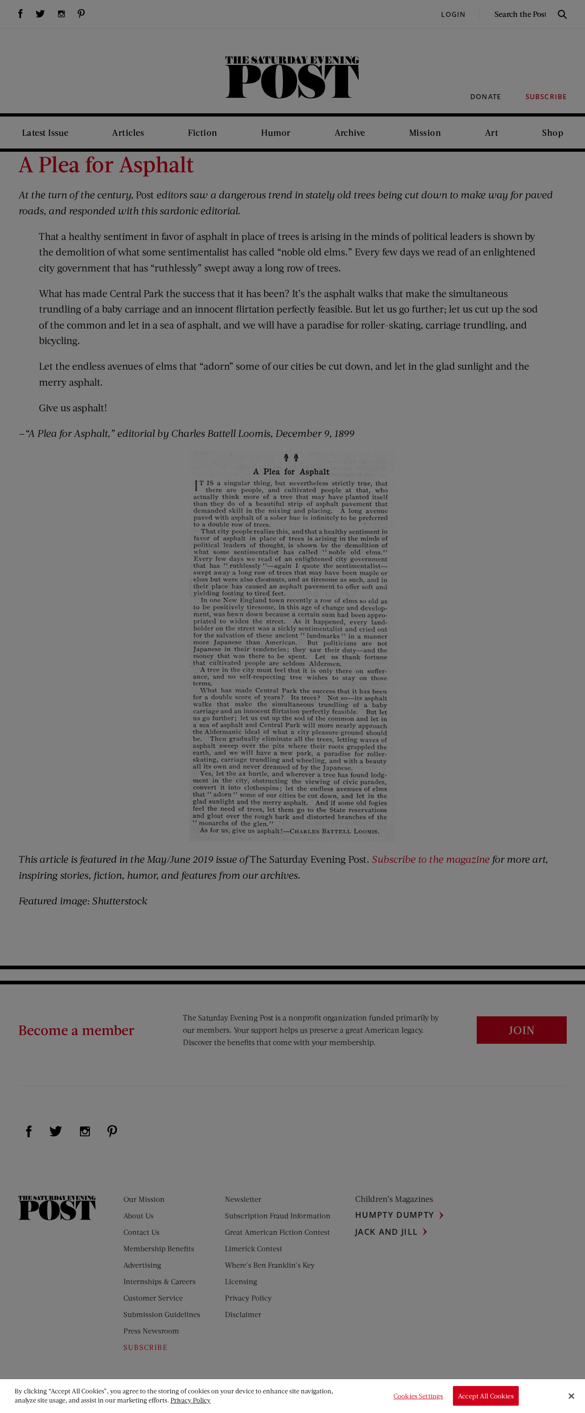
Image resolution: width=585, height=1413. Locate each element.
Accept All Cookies (486, 1396)
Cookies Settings (418, 1396)
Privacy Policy (190, 1400)
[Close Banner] (571, 1396)
